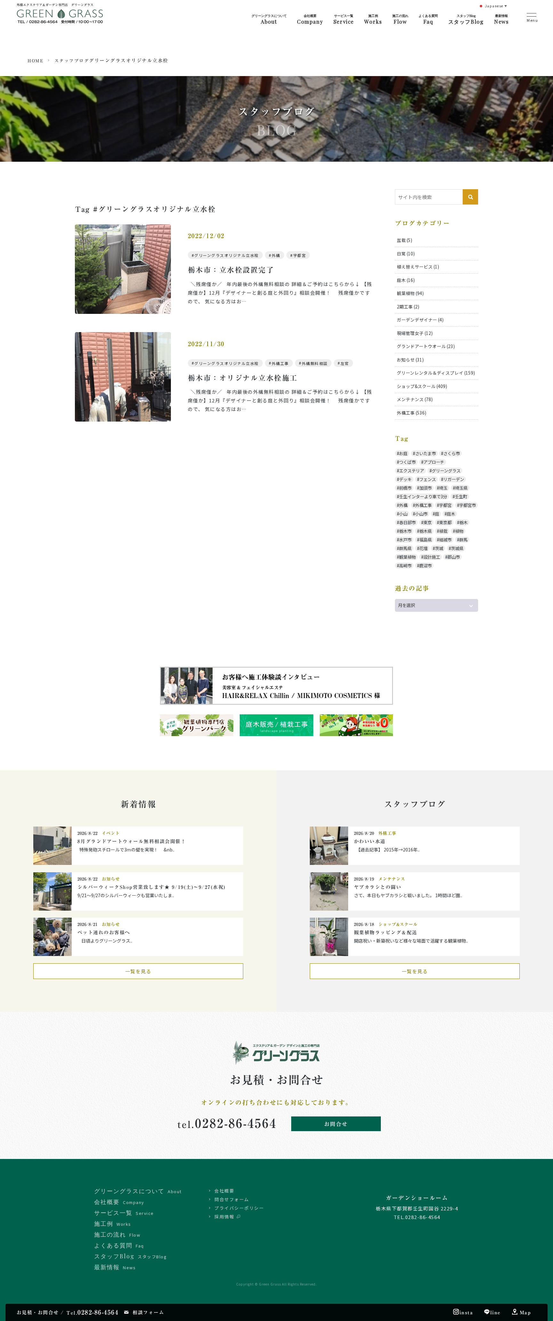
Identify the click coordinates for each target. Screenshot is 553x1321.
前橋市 (405, 488)
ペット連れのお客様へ (103, 932)
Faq (428, 19)
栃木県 (425, 531)
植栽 (443, 531)
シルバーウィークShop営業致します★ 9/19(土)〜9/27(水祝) (154, 887)
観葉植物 (407, 557)
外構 (276, 255)
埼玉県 (461, 488)
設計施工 (431, 557)
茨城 (439, 548)
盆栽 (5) (404, 240)
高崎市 (405, 566)
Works (373, 19)
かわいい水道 (370, 841)
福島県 (425, 540)
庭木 (451, 514)
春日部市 (407, 522)
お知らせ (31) (410, 359)
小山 (403, 514)
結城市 (445, 540)
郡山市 (453, 557)
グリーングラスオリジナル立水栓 (226, 255)
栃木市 (405, 531)
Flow (400, 19)
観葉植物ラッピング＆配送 (385, 932)
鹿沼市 (425, 566)
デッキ (405, 479)
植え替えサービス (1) (418, 266)
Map (525, 1312)
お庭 (403, 453)
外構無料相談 (315, 363)
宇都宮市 (467, 505)
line (495, 1312)
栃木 (463, 522)
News (501, 19)
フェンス (427, 479)
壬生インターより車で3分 (423, 496)
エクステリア (411, 471)
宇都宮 (299, 255)
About (269, 19)
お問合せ (336, 1124)
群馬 (463, 540)
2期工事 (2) (408, 306)
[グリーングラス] (60, 18)
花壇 (423, 548)
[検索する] (470, 197)
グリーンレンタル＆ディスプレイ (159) (436, 372)
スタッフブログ (71, 60)
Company (310, 19)
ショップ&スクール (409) (422, 386)
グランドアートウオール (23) (426, 346)
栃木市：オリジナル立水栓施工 (243, 378)
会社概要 (224, 1190)
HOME (35, 60)
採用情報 (224, 1216)
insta (466, 1312)
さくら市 (451, 453)
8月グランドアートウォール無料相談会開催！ (131, 841)
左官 (345, 363)
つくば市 (407, 462)
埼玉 (443, 488)
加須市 (425, 488)
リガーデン (453, 479)
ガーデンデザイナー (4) (420, 319)
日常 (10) (406, 253)
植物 (459, 531)
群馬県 (405, 548)
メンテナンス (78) (415, 399)
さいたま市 (425, 453)
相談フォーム (148, 1312)
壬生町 (461, 496)
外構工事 (280, 363)
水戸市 (405, 540)
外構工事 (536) (411, 412)
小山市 (421, 514)
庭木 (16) (406, 280)
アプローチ (433, 462)
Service (343, 19)
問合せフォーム (231, 1199)
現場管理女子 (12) (415, 333)
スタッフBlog (466, 19)
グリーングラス (446, 471)
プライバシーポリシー (239, 1208)
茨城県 (457, 548)
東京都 (445, 522)
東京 (427, 522)
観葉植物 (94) (410, 293)
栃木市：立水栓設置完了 (231, 270)
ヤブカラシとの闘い (378, 887)
